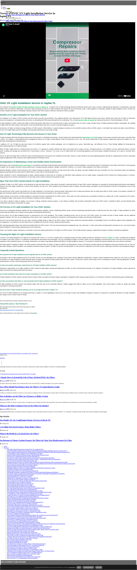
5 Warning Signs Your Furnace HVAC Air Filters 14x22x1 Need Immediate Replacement (29, 536)
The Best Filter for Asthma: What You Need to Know (20, 483)
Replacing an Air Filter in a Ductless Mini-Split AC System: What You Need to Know (28, 528)
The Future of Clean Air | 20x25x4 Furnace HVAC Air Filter (22, 538)
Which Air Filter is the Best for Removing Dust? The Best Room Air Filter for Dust (28, 455)
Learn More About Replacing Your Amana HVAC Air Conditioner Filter (25, 449)
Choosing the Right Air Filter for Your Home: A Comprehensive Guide (24, 549)
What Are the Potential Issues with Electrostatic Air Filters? (21, 499)
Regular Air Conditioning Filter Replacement (18, 513)
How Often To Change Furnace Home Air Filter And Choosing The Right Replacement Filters (30, 458)
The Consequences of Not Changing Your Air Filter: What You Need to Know (26, 518)
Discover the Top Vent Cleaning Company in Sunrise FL (21, 479)
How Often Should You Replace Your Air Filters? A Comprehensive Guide (25, 488)
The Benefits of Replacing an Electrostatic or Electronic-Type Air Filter (25, 505)
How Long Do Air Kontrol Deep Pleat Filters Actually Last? (22, 460)
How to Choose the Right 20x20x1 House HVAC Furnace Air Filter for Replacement (28, 506)
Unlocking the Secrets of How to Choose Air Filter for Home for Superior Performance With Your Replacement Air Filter (37, 462)
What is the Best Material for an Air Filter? (17, 541)
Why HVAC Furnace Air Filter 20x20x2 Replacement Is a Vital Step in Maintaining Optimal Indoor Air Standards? (36, 473)
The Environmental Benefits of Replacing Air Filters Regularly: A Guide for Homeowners (29, 526)
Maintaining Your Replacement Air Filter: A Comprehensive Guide (23, 511)
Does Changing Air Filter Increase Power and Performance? (22, 489)
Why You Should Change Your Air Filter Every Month (20, 531)
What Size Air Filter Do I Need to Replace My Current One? (22, 532)
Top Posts (6, 448)
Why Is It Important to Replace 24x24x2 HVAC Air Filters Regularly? (24, 552)
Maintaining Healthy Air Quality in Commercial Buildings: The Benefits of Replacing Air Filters (31, 468)
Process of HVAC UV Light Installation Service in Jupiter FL (22, 521)
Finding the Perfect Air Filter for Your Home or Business (21, 466)
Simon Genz (4, 20)
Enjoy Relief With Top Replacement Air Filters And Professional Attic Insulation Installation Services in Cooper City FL (37, 450)
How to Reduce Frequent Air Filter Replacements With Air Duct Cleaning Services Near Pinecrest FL (32, 515)
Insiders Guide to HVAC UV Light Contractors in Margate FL (22, 470)
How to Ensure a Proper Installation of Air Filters (19, 539)
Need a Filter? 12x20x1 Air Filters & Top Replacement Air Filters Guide (25, 535)
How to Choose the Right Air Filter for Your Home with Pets (22, 465)
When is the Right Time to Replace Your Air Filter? (20, 485)
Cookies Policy (71, 567)
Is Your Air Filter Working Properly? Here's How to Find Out (22, 508)
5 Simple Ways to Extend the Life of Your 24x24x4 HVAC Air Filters (24, 516)
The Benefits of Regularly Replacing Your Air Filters (20, 475)
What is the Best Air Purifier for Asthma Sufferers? (19, 555)
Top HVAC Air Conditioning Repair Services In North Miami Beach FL (25, 502)
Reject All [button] (99, 567)
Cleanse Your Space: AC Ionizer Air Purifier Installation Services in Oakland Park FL (28, 495)
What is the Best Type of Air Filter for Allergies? (19, 482)
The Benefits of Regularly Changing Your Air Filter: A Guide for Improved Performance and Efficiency (33, 472)
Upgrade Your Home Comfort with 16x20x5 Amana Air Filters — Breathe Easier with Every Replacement (33, 459)
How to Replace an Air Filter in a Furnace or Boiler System (22, 548)
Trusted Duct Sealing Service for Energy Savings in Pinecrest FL (23, 546)
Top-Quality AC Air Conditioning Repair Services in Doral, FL (23, 496)
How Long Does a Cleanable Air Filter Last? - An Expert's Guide (23, 553)
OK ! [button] (79, 567)
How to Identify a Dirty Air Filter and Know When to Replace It (23, 509)
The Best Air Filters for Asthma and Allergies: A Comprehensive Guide (25, 525)
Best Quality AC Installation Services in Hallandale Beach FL (22, 519)
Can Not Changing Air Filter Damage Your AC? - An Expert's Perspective (25, 545)
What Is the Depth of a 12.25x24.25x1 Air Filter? (19, 476)
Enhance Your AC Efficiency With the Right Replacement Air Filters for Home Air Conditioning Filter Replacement (36, 523)
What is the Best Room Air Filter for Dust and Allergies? (21, 486)
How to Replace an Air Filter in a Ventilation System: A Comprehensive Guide (26, 512)
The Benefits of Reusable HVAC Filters (17, 542)
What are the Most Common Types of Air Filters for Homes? (22, 503)
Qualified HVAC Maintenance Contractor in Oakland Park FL (22, 478)
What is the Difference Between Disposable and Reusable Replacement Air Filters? (28, 498)
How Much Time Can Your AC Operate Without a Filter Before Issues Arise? (26, 543)
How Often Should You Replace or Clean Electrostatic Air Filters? (23, 522)
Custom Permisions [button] (88, 567)
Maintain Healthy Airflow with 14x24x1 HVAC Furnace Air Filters (24, 533)
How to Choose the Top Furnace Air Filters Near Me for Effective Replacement (27, 480)
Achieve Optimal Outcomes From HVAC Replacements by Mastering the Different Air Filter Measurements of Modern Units (38, 452)
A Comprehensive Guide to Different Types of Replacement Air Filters (24, 453)
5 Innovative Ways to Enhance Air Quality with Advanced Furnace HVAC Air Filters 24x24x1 (30, 551)
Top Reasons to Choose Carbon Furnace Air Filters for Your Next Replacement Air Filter (29, 492)
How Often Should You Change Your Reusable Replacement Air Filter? (25, 491)
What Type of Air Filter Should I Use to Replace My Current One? (23, 556)
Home (4, 7)
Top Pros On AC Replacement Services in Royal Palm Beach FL (23, 456)
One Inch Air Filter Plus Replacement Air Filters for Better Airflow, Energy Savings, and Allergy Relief (33, 529)
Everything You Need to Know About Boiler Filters (20, 469)
